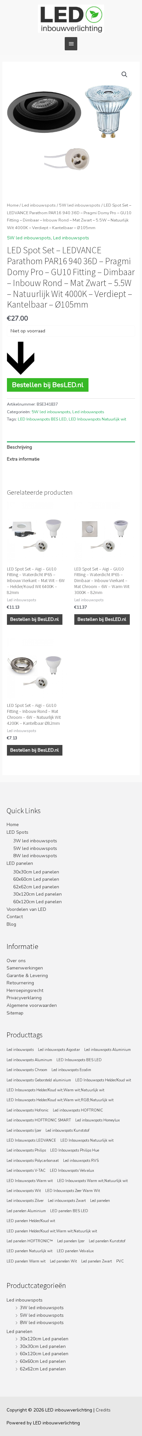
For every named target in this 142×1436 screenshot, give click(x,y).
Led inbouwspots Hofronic (28, 1110)
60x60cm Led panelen (36, 879)
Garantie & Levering (27, 975)
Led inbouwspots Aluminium (107, 1049)
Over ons (16, 961)
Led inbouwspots (39, 205)
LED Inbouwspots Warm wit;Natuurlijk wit (92, 1180)
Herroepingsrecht (25, 990)
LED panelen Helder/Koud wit (31, 1220)
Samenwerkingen (25, 968)
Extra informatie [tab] (23, 459)
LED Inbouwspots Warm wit (30, 1180)
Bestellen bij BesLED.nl (48, 384)
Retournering (20, 983)
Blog (11, 924)
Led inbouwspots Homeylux (97, 1120)
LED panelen (20, 863)
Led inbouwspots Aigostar (59, 1049)
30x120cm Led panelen (37, 894)
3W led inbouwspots (35, 841)
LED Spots (17, 832)
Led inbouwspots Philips (26, 1150)
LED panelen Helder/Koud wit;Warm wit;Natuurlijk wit (52, 1231)
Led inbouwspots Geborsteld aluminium (39, 1080)
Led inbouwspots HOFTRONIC (78, 1110)
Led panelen (100, 1200)
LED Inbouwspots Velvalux (72, 1170)
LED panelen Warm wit (26, 1261)
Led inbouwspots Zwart (67, 1200)
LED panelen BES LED (69, 1211)
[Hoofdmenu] (71, 43)
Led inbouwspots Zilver (25, 1200)
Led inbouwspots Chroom (27, 1069)
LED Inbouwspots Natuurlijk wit (97, 419)
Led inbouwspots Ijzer (24, 1130)
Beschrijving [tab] (19, 447)
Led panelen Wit (63, 1261)
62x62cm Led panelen (36, 887)
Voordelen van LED (26, 909)
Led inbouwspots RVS (81, 1160)
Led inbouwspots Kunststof (67, 1130)
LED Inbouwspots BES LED (42, 419)
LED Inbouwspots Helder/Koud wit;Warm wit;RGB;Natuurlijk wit (60, 1100)
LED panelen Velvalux (75, 1251)
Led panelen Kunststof (107, 1241)
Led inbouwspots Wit (24, 1190)
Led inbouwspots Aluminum (29, 1060)
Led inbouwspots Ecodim (71, 1069)
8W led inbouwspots (35, 856)
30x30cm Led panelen (36, 872)
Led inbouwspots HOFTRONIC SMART (39, 1120)
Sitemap (15, 1013)
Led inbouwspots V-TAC (26, 1170)
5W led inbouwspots (79, 205)
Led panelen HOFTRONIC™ (30, 1241)
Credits (103, 1410)
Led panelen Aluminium (26, 1211)
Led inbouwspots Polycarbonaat (33, 1160)
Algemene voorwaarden (32, 1005)
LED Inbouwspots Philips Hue (74, 1150)
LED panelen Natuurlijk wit (30, 1251)
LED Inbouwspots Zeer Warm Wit (72, 1190)
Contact (15, 917)
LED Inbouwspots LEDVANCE (31, 1140)
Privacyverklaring (24, 998)
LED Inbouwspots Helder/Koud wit (103, 1080)
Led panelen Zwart (96, 1261)
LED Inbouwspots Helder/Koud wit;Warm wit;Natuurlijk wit (55, 1090)
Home (12, 205)
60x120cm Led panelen (37, 902)
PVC (120, 1261)
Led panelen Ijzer (71, 1241)
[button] (124, 74)
